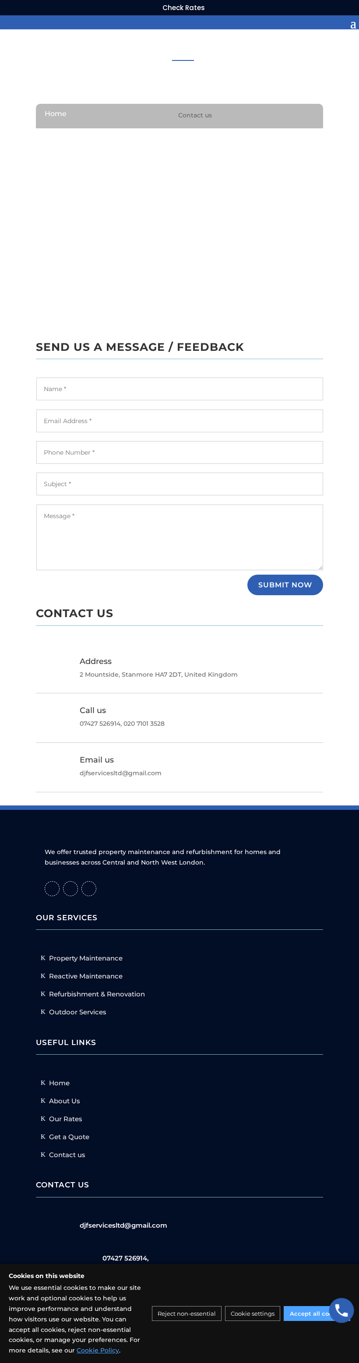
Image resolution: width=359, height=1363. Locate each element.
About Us (64, 1101)
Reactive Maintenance (86, 976)
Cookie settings (253, 1313)
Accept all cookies (317, 1313)
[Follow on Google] (88, 888)
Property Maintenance (86, 958)
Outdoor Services (77, 1012)
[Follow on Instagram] (70, 888)
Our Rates (65, 1119)
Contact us (67, 1155)
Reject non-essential (187, 1313)
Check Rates (183, 7)
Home (56, 113)
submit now (285, 585)
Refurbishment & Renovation (97, 994)
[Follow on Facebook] (52, 888)
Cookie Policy (98, 1350)
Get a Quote (69, 1137)
